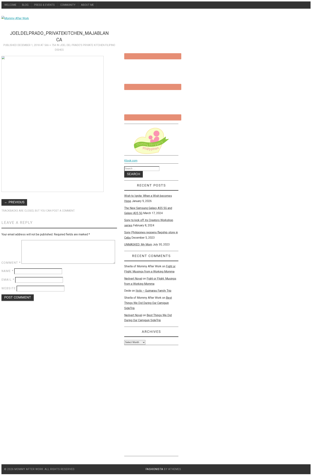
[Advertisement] (151, 402)
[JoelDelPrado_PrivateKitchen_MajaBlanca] (52, 191)
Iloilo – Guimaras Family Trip (153, 290)
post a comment (63, 210)
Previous (14, 202)
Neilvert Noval (133, 278)
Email (7, 279)
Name (7, 271)
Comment (11, 262)
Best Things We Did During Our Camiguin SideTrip (148, 303)
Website (8, 288)
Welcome (10, 4)
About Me (87, 4)
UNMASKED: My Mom (138, 244)
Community (67, 4)
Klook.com (130, 160)
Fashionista (154, 469)
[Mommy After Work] (15, 18)
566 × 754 (50, 45)
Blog (25, 4)
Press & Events (44, 4)
